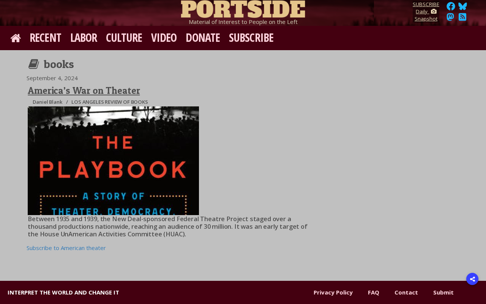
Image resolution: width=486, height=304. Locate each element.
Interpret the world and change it (63, 292)
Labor (83, 37)
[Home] (243, 7)
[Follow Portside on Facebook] (451, 8)
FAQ (373, 292)
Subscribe (251, 37)
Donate (203, 37)
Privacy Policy (333, 292)
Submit (443, 292)
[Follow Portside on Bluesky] (463, 8)
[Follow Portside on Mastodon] (450, 19)
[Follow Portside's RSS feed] (462, 19)
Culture (124, 37)
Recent (45, 37)
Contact (406, 292)
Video (164, 37)
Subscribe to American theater (66, 248)
